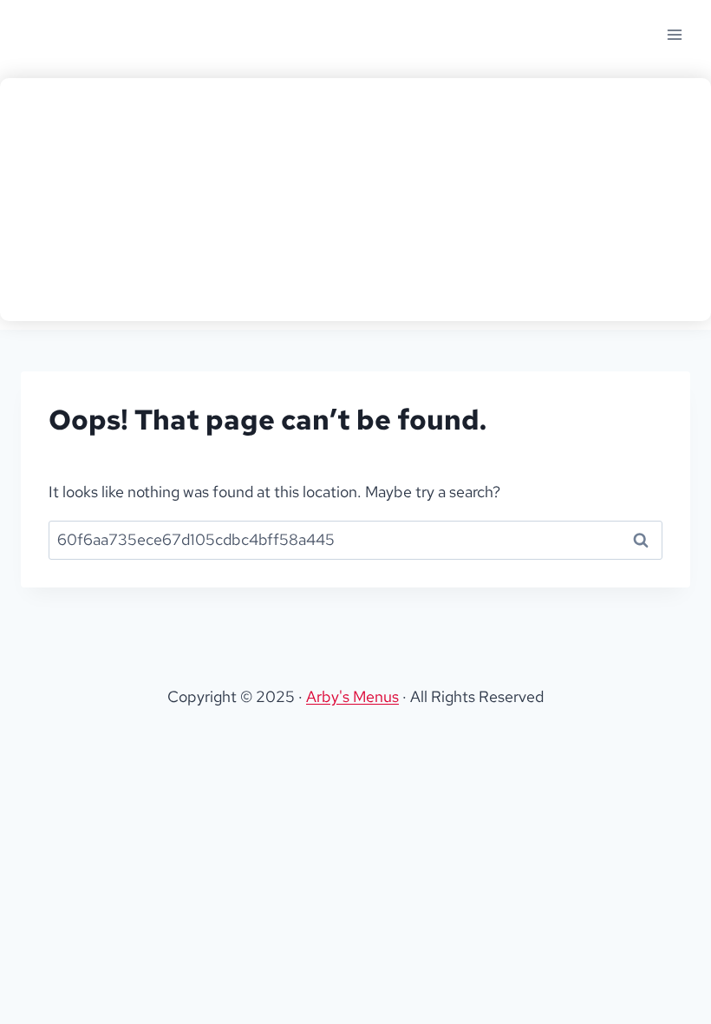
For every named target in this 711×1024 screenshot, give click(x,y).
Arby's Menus (352, 696)
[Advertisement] (355, 199)
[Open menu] (674, 34)
